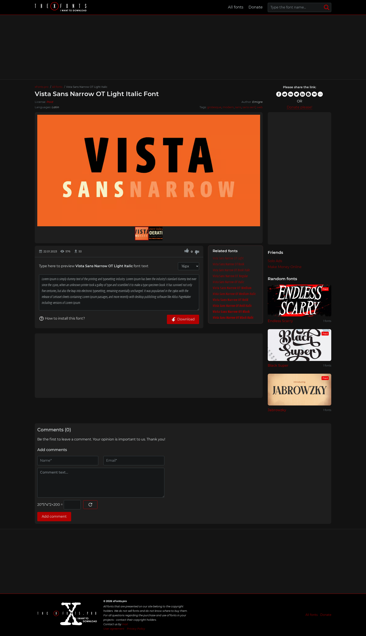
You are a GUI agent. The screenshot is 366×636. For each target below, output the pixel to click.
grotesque (214, 107)
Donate (255, 7)
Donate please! (299, 107)
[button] (256, 170)
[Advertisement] (183, 47)
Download (186, 319)
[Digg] (290, 94)
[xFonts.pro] (61, 7)
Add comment (54, 516)
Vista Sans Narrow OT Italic (228, 282)
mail (125, 624)
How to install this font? (65, 318)
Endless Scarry (280, 321)
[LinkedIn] (302, 94)
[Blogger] (308, 94)
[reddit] (284, 94)
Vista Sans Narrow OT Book (228, 264)
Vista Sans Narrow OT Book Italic (231, 270)
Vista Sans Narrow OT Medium (232, 288)
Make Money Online (285, 267)
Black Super (278, 365)
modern (228, 107)
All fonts (235, 7)
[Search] (326, 7)
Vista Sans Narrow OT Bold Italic (232, 306)
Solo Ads (275, 261)
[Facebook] (278, 94)
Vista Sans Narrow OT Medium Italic (234, 294)
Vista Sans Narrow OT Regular (230, 276)
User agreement (113, 628)
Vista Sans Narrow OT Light (228, 258)
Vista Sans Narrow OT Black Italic (233, 317)
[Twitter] (296, 94)
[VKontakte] (314, 94)
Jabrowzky (277, 410)
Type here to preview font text (93, 266)
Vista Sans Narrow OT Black (231, 311)
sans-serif (249, 107)
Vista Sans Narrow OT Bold (230, 300)
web (260, 107)
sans (238, 107)
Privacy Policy (136, 628)
